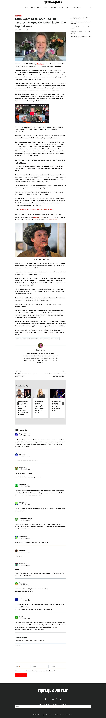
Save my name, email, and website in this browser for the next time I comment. (35, 671)
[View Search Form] (90, 7)
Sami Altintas (19, 30)
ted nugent (18, 339)
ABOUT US (46, 704)
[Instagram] (53, 699)
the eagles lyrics (55, 339)
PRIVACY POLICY (76, 7)
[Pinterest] (56, 699)
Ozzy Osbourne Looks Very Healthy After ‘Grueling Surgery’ (26, 373)
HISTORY (61, 7)
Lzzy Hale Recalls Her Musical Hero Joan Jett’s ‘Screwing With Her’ (55, 373)
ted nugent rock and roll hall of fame (31, 339)
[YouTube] (60, 699)
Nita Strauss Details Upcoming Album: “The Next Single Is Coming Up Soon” (39, 407)
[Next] (63, 403)
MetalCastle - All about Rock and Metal (62, 715)
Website (53, 667)
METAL (39, 7)
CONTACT (54, 704)
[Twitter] (49, 699)
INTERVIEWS (52, 7)
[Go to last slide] (18, 403)
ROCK (44, 7)
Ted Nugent (40, 64)
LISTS (67, 7)
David (21, 617)
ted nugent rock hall (44, 339)
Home (27, 7)
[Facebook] (45, 699)
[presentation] (23, 393)
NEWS (33, 7)
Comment (19, 645)
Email (35, 667)
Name (18, 667)
